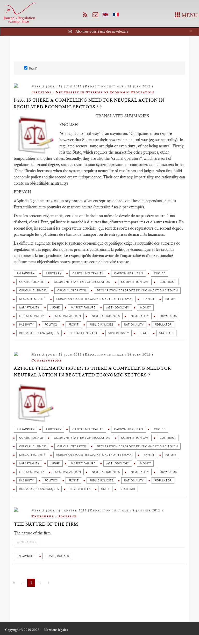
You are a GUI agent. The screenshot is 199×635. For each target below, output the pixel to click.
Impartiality (29, 307)
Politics (51, 324)
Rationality (134, 324)
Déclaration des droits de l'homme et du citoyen (137, 290)
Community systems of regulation (82, 282)
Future (170, 299)
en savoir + (25, 273)
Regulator (163, 324)
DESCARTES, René (32, 299)
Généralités (26, 542)
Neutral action (68, 316)
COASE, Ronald (31, 282)
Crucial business (32, 290)
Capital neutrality (87, 273)
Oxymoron (168, 316)
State (144, 333)
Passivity (26, 324)
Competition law (135, 282)
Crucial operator (71, 290)
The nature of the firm (46, 524)
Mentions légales (56, 630)
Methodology (117, 307)
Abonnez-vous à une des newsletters (101, 31)
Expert (149, 299)
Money (145, 307)
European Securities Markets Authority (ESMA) (94, 299)
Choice (159, 273)
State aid (166, 333)
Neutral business (106, 316)
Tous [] (33, 68)
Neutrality (140, 316)
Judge (55, 307)
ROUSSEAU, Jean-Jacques (39, 333)
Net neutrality (31, 316)
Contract (168, 282)
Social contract (83, 333)
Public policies (101, 324)
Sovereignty (118, 333)
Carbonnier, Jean (128, 273)
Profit (73, 324)
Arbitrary (53, 273)
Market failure (83, 307)
